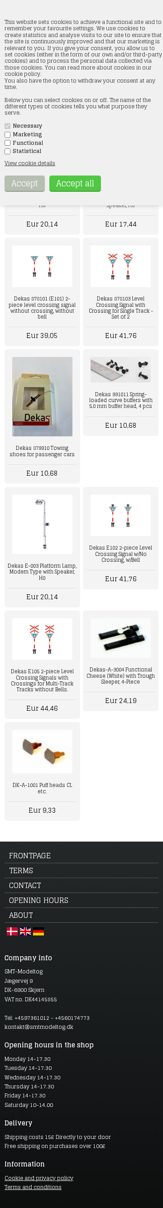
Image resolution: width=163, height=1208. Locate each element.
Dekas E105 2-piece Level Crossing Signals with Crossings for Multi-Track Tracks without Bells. (42, 680)
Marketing (27, 134)
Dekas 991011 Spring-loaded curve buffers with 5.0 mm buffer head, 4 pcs (121, 400)
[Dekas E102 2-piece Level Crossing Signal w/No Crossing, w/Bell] (120, 516)
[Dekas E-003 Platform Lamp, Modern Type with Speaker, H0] (42, 524)
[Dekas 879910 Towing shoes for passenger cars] (42, 396)
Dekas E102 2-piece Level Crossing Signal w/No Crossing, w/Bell (120, 553)
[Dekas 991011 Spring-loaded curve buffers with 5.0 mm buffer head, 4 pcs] (120, 370)
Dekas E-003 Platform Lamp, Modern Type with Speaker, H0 (42, 571)
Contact (25, 885)
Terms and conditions (33, 1187)
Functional (28, 143)
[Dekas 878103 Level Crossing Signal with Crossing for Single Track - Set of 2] (120, 266)
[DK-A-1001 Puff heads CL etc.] (42, 751)
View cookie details (30, 163)
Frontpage (30, 855)
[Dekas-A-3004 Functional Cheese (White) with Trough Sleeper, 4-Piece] (120, 638)
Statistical (27, 151)
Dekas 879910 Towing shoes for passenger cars (42, 451)
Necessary (27, 126)
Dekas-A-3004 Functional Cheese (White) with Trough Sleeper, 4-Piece (120, 675)
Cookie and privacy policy (39, 1178)
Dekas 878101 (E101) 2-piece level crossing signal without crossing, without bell (42, 307)
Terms (21, 870)
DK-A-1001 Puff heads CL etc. (42, 788)
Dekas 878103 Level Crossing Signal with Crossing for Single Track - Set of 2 (121, 307)
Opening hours (38, 900)
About (21, 915)
